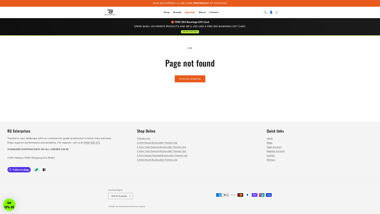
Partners (271, 160)
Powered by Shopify (137, 206)
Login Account (274, 147)
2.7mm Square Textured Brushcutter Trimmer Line (162, 155)
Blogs (269, 142)
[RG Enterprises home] (110, 12)
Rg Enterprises (122, 206)
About (202, 12)
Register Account (276, 151)
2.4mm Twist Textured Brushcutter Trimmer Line (161, 151)
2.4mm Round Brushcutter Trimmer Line (157, 160)
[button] (9, 205)
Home (270, 138)
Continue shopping (190, 78)
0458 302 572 (92, 142)
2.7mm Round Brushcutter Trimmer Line (157, 142)
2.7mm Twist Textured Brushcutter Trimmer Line (161, 147)
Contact (213, 12)
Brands (177, 12)
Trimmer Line (143, 138)
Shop (167, 12)
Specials (190, 12)
